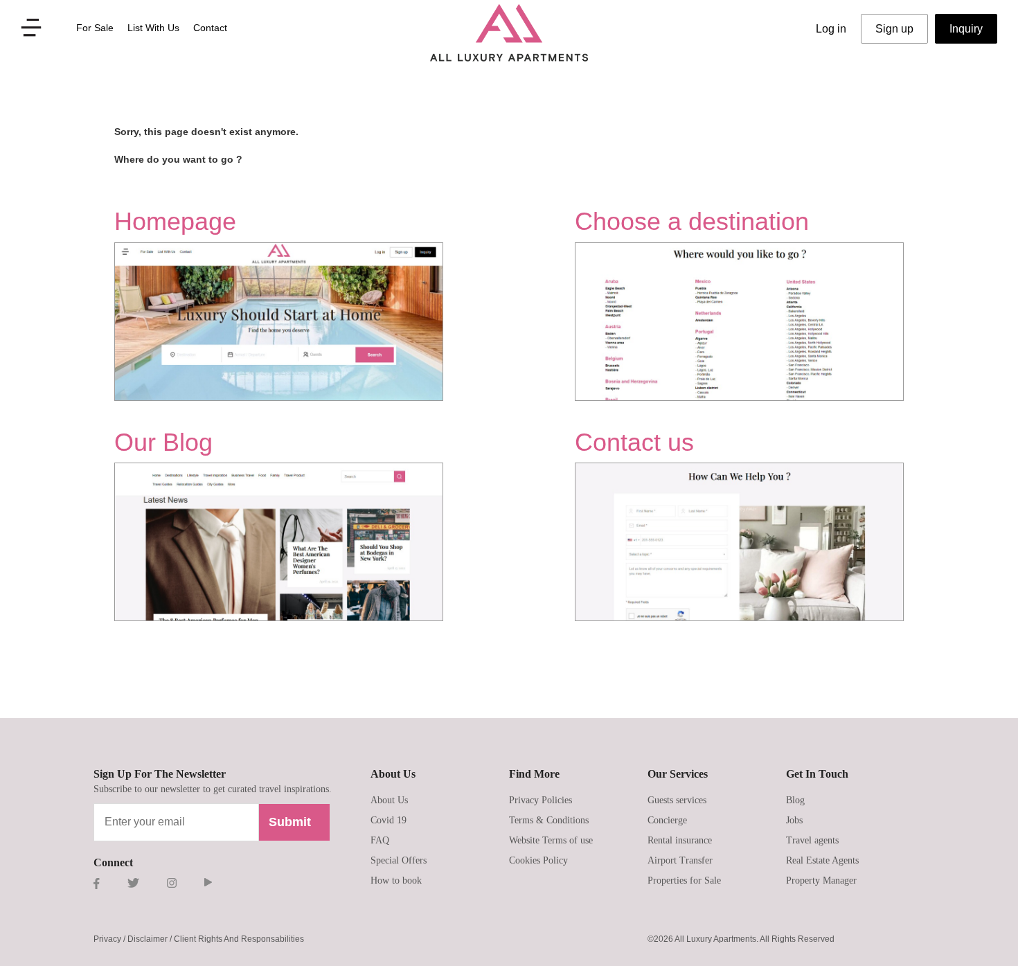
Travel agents (812, 840)
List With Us (153, 27)
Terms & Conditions (549, 820)
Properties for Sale (684, 880)
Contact (210, 27)
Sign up (894, 29)
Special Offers (398, 860)
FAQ (379, 840)
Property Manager (821, 880)
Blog (795, 800)
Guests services (677, 800)
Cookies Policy (538, 860)
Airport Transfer (680, 860)
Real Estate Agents (822, 860)
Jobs (794, 820)
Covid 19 (388, 820)
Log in (831, 29)
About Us (389, 800)
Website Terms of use (551, 840)
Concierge (667, 820)
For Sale (95, 27)
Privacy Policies (540, 800)
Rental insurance (680, 840)
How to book (396, 880)
